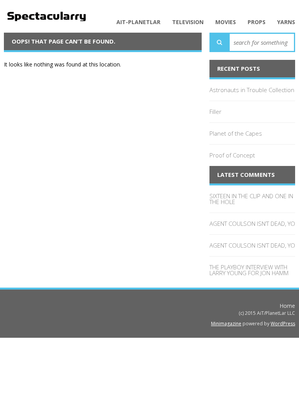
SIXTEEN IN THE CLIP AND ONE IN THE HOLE (251, 199)
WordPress (283, 323)
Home (287, 305)
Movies (225, 22)
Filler (215, 111)
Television (188, 22)
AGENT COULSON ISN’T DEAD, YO (252, 223)
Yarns (286, 22)
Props (257, 22)
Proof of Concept (232, 155)
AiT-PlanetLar (138, 22)
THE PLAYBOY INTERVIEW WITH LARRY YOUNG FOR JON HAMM (248, 270)
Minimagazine (226, 323)
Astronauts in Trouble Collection (251, 90)
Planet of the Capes (235, 133)
